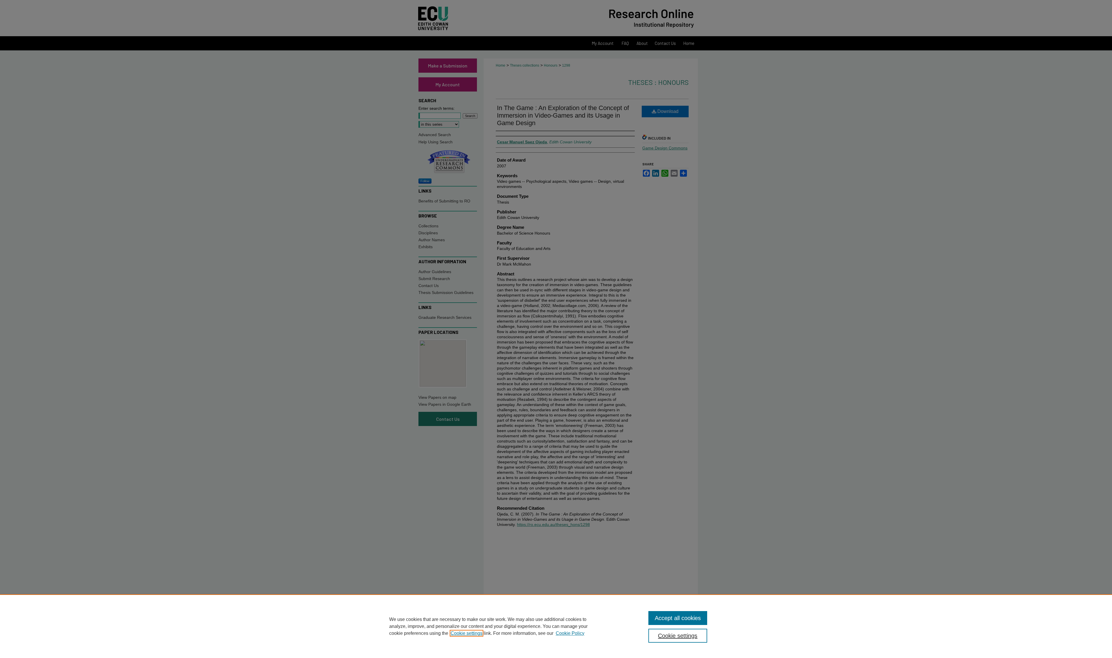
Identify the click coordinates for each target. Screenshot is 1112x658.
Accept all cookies (678, 618)
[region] (556, 626)
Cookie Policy (570, 633)
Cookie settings (466, 633)
